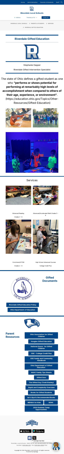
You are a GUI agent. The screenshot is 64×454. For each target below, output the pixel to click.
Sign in (45, 17)
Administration (33, 2)
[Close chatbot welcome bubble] (32, 440)
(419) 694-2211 (26, 445)
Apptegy (35, 451)
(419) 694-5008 (39, 445)
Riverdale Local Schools (19, 23)
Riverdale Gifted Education (34, 27)
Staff (57, 2)
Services (51, 23)
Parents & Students (46, 2)
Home (23, 2)
